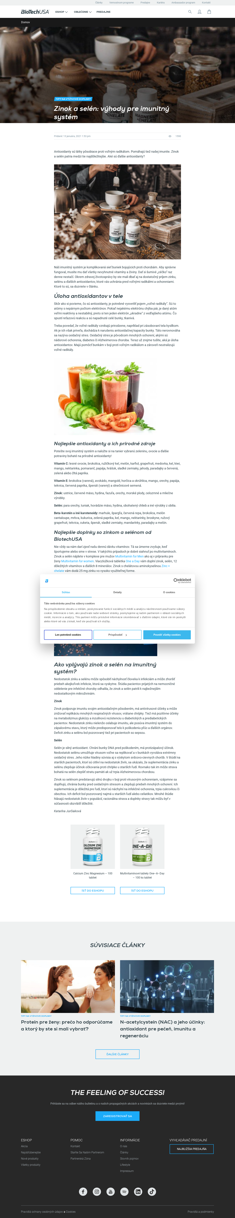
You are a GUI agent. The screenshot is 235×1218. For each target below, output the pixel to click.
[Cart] (209, 11)
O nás (123, 1146)
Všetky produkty (30, 1164)
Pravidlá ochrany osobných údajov (42, 1211)
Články (99, 2)
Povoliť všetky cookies (167, 634)
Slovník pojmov (129, 1158)
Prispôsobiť (115, 634)
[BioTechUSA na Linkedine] (138, 1192)
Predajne (145, 2)
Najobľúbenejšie (31, 1152)
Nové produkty (30, 1158)
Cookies (71, 1211)
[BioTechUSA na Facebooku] (83, 1192)
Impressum (127, 1171)
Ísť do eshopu (93, 891)
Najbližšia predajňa (191, 1149)
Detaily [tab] (117, 592)
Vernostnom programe (121, 2)
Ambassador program (183, 2)
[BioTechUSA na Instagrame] (97, 1192)
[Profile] (199, 11)
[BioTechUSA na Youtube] (110, 1192)
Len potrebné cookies (68, 634)
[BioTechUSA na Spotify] (124, 1192)
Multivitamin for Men (129, 556)
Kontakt (206, 2)
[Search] (190, 11)
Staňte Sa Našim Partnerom (87, 1152)
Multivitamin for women (77, 561)
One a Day (133, 561)
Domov (25, 22)
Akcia (24, 1146)
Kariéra (161, 2)
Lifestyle (125, 1164)
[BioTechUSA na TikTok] (152, 1192)
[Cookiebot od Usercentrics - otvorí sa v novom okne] (176, 580)
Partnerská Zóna (81, 1158)
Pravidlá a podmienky (201, 1211)
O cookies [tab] (169, 592)
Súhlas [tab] (66, 592)
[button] (61, 12)
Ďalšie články (117, 1054)
